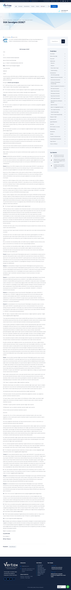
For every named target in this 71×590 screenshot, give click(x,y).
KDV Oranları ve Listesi (55, 126)
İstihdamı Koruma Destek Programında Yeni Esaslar (59, 156)
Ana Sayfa (52, 53)
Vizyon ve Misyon (53, 143)
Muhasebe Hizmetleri (55, 93)
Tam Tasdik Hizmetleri (55, 109)
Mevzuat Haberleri (39, 587)
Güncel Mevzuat (12, 546)
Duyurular (52, 58)
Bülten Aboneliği (53, 56)
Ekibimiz (52, 65)
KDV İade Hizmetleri (55, 88)
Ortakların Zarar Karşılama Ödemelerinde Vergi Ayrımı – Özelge (59, 166)
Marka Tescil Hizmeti (55, 91)
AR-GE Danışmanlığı (55, 75)
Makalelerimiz (53, 129)
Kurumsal (20, 6)
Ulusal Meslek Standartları (55, 139)
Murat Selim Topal (54, 68)
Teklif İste (54, 6)
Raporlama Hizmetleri (55, 96)
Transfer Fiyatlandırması (55, 136)
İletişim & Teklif (53, 117)
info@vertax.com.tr (35, 1)
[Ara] (63, 41)
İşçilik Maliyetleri (53, 121)
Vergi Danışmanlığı (55, 112)
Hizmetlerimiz (26, 6)
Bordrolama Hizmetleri (55, 79)
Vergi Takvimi (53, 141)
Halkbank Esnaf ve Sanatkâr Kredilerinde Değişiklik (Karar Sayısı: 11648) (59, 161)
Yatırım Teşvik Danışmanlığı (56, 114)
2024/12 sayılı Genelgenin (13, 82)
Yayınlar (32, 6)
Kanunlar (52, 124)
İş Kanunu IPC (53, 119)
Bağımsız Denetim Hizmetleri (57, 77)
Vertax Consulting (7, 37)
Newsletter (52, 131)
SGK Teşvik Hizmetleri (55, 98)
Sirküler (51, 134)
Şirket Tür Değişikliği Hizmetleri (57, 107)
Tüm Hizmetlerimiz (47, 1)
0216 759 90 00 (64, 10)
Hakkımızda (53, 1)
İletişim (57, 1)
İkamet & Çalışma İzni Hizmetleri (57, 86)
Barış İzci (53, 63)
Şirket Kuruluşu (54, 104)
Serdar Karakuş (54, 70)
